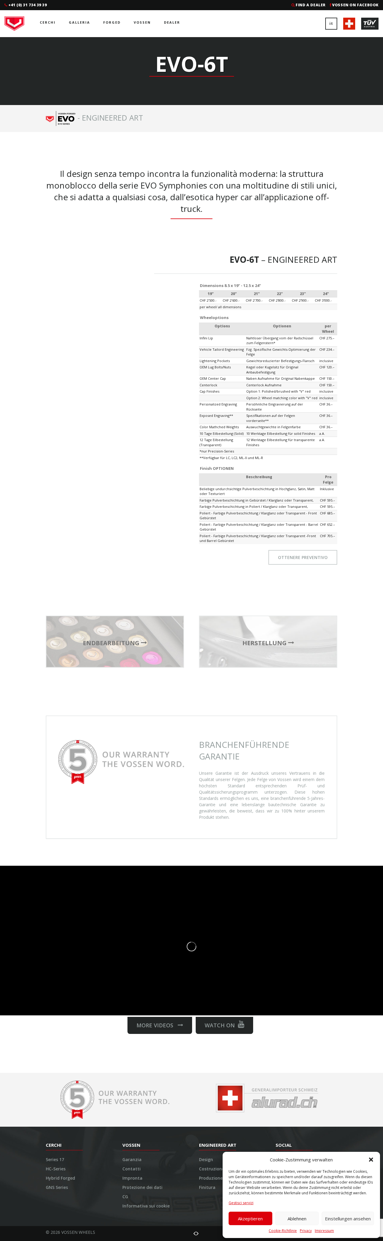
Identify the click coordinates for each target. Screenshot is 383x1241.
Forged (112, 22)
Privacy (306, 1230)
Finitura (207, 1187)
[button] (371, 1160)
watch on (220, 1025)
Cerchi (48, 22)
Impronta (132, 1178)
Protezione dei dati (142, 1187)
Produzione (211, 1178)
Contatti (131, 1169)
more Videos (157, 1025)
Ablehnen (297, 1219)
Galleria (79, 22)
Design (206, 1159)
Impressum (324, 1230)
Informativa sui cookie (146, 1206)
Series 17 (55, 1159)
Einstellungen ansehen (348, 1219)
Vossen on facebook (355, 4)
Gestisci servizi (241, 1202)
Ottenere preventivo (303, 557)
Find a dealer (311, 4)
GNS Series (57, 1187)
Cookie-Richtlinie (283, 1230)
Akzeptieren (250, 1219)
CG (125, 1196)
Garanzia (132, 1159)
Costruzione (211, 1169)
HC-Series (56, 1169)
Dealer (172, 22)
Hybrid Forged (60, 1178)
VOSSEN (142, 22)
